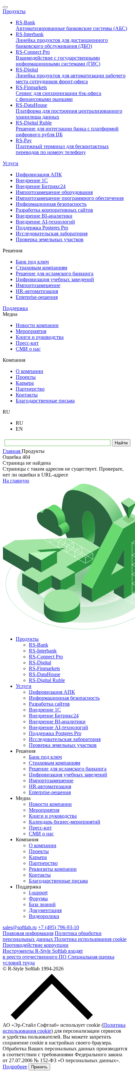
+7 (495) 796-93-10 (58, 927)
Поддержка (15, 308)
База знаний (42, 904)
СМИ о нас (41, 833)
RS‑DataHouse (44, 674)
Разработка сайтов (49, 704)
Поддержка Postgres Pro (55, 733)
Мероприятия (44, 810)
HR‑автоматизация (50, 786)
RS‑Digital (40, 662)
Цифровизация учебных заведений (68, 774)
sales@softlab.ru (20, 927)
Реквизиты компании (53, 869)
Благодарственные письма (58, 881)
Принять (39, 1066)
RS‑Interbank (43, 651)
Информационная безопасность (64, 698)
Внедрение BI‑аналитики (57, 721)
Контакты (40, 875)
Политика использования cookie (90, 939)
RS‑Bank (38, 645)
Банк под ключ (45, 757)
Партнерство (43, 863)
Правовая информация (28, 933)
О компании (42, 845)
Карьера (38, 857)
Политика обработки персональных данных (52, 936)
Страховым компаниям (54, 763)
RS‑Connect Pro (46, 656)
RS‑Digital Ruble (47, 680)
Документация (45, 910)
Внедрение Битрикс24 (54, 715)
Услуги (10, 163)
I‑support (38, 892)
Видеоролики (44, 916)
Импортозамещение (51, 780)
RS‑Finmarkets (44, 668)
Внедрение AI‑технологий (58, 727)
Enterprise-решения (50, 792)
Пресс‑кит (40, 827)
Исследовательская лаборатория (65, 739)
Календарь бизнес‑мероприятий (64, 822)
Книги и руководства (53, 816)
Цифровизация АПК (52, 692)
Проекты (39, 851)
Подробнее (15, 1066)
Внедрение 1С (45, 709)
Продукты (14, 11)
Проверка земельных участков (63, 745)
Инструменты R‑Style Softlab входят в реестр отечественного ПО (43, 954)
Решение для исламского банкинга (67, 768)
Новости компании (50, 804)
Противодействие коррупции (35, 945)
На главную (16, 480)
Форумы (38, 898)
